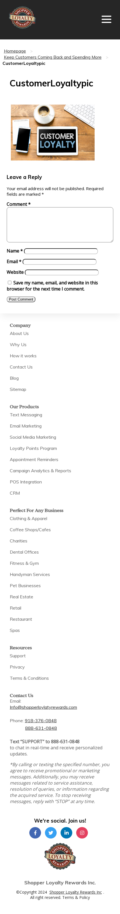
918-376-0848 (41, 720)
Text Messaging (26, 414)
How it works (23, 355)
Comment (19, 204)
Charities (18, 541)
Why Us (18, 344)
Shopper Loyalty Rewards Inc (75, 892)
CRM (15, 493)
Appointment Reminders (34, 459)
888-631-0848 (41, 728)
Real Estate (21, 596)
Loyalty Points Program (33, 448)
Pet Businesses (25, 585)
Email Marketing (26, 426)
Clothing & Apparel (28, 518)
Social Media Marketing (33, 437)
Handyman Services (30, 574)
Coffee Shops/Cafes (30, 529)
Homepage (15, 51)
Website (15, 272)
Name (15, 251)
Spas (15, 630)
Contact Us (21, 367)
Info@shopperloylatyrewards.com (43, 707)
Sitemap (18, 389)
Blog (14, 378)
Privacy (17, 667)
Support (18, 655)
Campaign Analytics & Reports (40, 470)
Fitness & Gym (24, 563)
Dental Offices (24, 552)
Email (14, 261)
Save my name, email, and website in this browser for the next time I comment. (52, 286)
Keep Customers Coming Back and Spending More (53, 57)
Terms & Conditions (29, 678)
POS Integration (26, 482)
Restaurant (21, 619)
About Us (19, 333)
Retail (15, 608)
